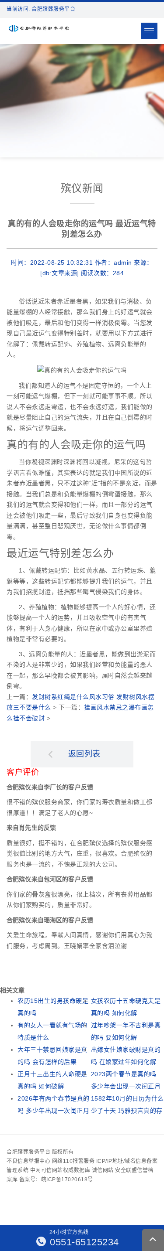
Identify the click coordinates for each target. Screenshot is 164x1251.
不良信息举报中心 (28, 1161)
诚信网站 (103, 1170)
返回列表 (84, 754)
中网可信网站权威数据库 (60, 1170)
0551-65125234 (83, 1242)
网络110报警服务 (73, 1161)
